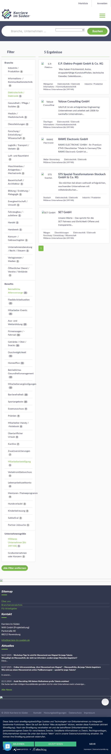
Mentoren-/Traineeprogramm (23, 493)
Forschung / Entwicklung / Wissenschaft (15, 134)
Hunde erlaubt (15, 504)
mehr (92, 744)
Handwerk (13, 229)
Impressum (89, 713)
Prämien (12, 416)
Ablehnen (18, 744)
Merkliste (83, 3)
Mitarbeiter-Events (17, 310)
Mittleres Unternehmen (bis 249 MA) (17, 542)
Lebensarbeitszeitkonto (19, 483)
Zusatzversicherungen (19, 451)
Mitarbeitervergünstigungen (22, 384)
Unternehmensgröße (15, 534)
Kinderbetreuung (16, 511)
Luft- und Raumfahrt (18, 156)
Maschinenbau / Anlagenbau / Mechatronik (16, 169)
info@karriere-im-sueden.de (15, 640)
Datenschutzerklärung (100, 749)
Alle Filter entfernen (14, 568)
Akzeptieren (55, 744)
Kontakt (37, 713)
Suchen (97, 31)
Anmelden (102, 3)
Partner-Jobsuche (17, 525)
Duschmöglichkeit (17, 352)
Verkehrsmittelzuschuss (20, 472)
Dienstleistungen (16, 124)
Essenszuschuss (16, 409)
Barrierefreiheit (15, 394)
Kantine (12, 444)
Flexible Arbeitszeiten (19, 300)
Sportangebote (15, 402)
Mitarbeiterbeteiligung (19, 461)
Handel (11, 222)
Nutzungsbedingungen (55, 713)
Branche (8, 63)
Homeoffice (14, 363)
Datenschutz (75, 713)
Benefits (8, 284)
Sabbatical (13, 518)
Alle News (6, 690)
